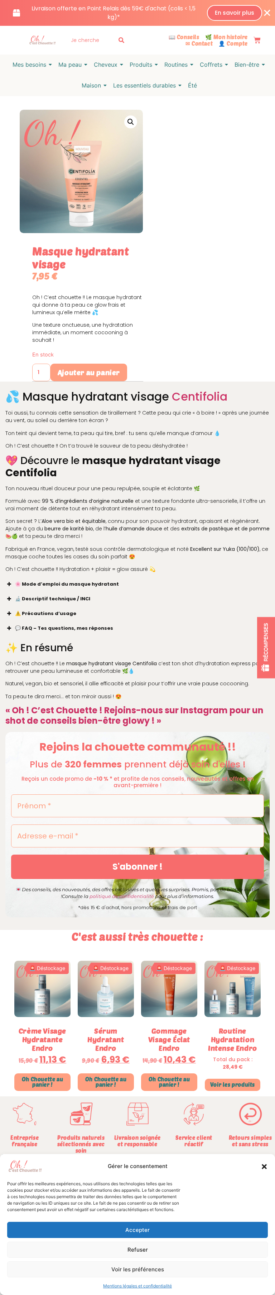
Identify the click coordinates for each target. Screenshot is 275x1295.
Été (192, 85)
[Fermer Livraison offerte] (267, 13)
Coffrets (211, 64)
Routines (176, 64)
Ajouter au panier (89, 372)
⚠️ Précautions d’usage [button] (45, 613)
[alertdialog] (137, 13)
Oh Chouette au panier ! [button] (42, 1082)
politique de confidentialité (122, 896)
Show (266, 647)
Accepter (137, 1230)
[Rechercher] (123, 40)
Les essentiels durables (144, 85)
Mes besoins (29, 64)
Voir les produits (232, 1084)
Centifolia (199, 396)
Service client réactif (193, 1140)
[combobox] (93, 40)
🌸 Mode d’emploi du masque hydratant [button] (67, 584)
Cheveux (105, 64)
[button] (264, 1166)
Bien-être (247, 64)
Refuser (137, 1249)
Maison (91, 85)
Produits (141, 64)
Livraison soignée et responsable (137, 1140)
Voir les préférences (137, 1269)
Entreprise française (24, 1140)
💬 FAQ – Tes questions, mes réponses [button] (64, 628)
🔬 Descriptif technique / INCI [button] (52, 598)
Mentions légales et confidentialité (137, 1286)
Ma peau (70, 64)
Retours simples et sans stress (250, 1140)
